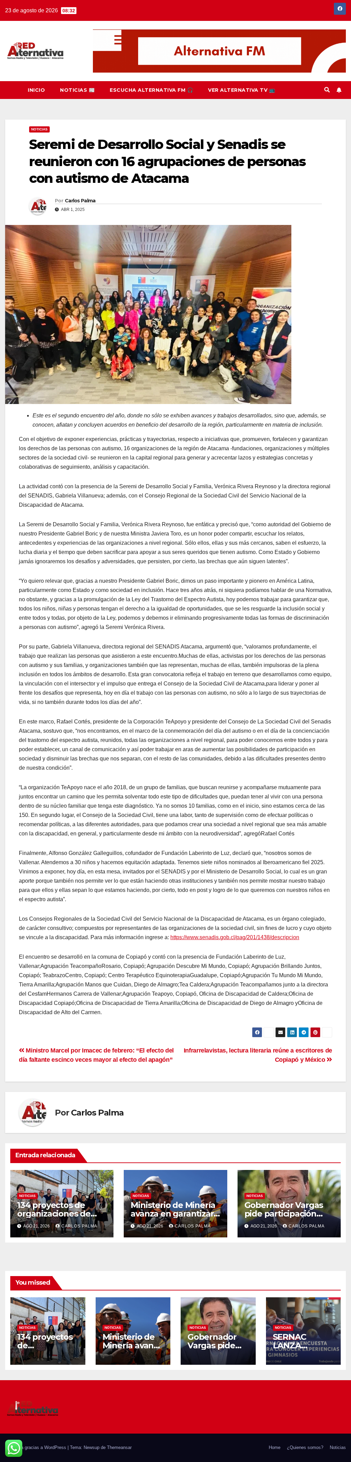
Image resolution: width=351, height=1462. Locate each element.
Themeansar (119, 1447)
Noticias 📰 (77, 90)
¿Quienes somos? (305, 1447)
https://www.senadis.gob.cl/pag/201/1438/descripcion (234, 937)
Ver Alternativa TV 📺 (241, 90)
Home (274, 1447)
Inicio (36, 90)
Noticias (39, 129)
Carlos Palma (80, 201)
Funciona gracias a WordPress (36, 1447)
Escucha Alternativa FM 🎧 (151, 90)
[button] (327, 90)
